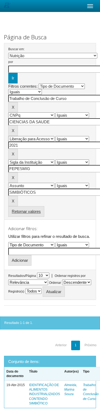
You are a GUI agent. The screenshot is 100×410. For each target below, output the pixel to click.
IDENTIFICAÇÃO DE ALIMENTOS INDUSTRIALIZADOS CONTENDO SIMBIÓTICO (44, 394)
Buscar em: (16, 49)
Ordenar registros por (70, 276)
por (10, 62)
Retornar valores (26, 211)
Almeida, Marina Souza (70, 389)
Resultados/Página (22, 276)
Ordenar (55, 283)
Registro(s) (16, 291)
